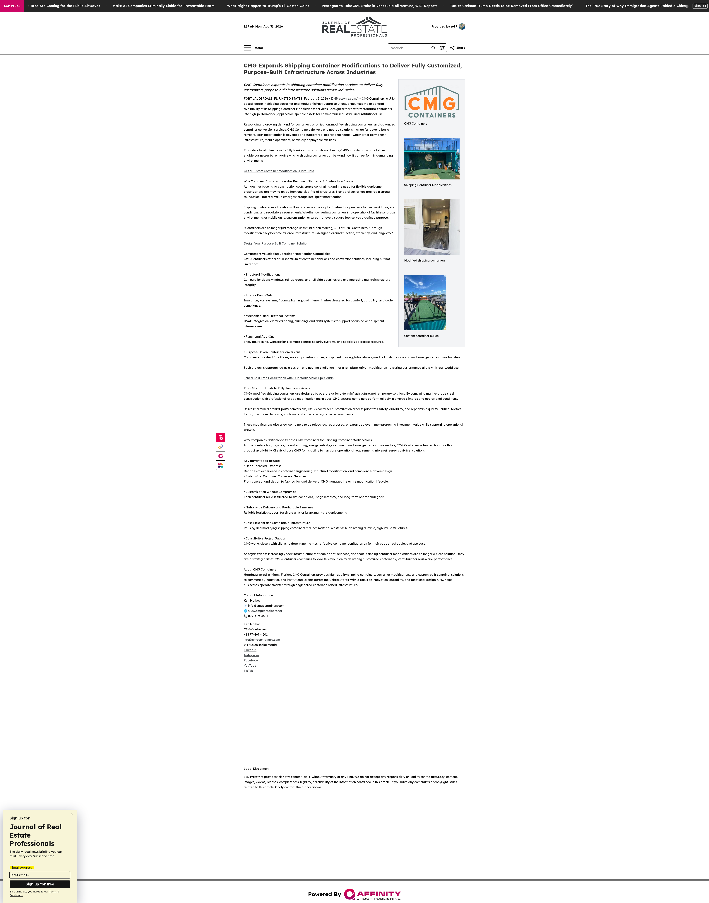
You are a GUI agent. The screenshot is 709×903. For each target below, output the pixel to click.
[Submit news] (220, 437)
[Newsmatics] (220, 465)
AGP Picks (12, 6)
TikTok (248, 671)
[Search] (433, 48)
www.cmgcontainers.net (265, 611)
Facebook (251, 660)
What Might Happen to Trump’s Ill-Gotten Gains (268, 6)
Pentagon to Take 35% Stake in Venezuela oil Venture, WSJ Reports (379, 6)
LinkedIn (250, 650)
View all (700, 6)
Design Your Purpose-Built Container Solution (276, 243)
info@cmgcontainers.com (262, 639)
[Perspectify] (220, 447)
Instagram (251, 655)
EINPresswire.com (343, 98)
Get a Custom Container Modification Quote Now (279, 171)
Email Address (21, 867)
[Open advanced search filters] (442, 48)
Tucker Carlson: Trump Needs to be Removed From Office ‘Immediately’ (511, 6)
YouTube (250, 665)
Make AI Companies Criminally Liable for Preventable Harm (164, 6)
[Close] (72, 814)
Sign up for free (40, 884)
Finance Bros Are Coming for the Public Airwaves (58, 6)
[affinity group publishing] (220, 456)
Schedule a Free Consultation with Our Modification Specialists (288, 378)
